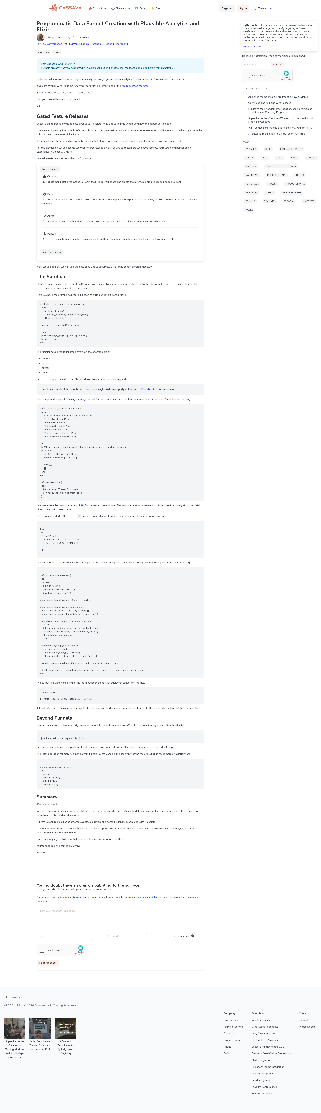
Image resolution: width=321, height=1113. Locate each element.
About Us (229, 1033)
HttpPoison (86, 505)
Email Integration (261, 1080)
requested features (137, 86)
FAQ (226, 1053)
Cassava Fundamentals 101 (268, 1047)
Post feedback (47, 963)
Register (227, 8)
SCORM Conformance (264, 1087)
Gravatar (77, 897)
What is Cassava (261, 1020)
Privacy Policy (232, 1020)
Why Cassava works (264, 1033)
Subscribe (277, 64)
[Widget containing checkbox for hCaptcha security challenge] (62, 950)
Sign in (243, 8)
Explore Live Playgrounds (266, 1040)
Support (303, 1020)
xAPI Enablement (262, 1093)
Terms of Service (233, 1027)
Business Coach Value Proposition (271, 1053)
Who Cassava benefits (265, 1027)
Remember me (182, 936)
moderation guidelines (147, 897)
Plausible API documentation (158, 389)
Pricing (227, 1047)
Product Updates (234, 1040)
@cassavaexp (307, 1027)
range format (87, 399)
